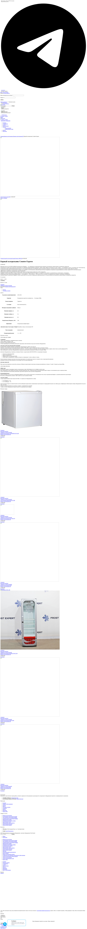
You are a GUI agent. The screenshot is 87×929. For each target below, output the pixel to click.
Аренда (4, 805)
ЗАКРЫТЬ (3, 915)
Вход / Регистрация (7, 870)
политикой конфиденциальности (43, 910)
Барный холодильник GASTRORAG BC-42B (9, 433)
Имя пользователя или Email (6, 95)
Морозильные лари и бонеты (9, 822)
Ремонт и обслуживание (8, 804)
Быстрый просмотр (4, 431)
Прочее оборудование (7, 825)
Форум (4, 809)
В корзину (2, 280)
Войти (2, 99)
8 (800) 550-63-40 (19, 798)
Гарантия (5, 808)
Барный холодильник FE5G (6, 585)
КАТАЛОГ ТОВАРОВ (5, 120)
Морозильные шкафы (7, 819)
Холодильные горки (7, 821)
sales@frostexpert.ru (6, 103)
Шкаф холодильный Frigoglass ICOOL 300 (8, 653)
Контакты (5, 810)
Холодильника (8, 128)
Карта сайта (5, 811)
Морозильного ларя (9, 129)
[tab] (45, 289)
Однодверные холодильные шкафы (10, 816)
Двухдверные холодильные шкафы (10, 817)
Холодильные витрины (7, 823)
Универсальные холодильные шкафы (10, 818)
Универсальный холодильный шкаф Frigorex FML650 (11, 258)
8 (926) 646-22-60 (14, 797)
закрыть (2, 873)
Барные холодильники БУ (18, 136)
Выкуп (4, 806)
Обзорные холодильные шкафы (9, 820)
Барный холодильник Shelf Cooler (7, 720)
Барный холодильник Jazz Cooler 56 (7, 518)
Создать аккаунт (6, 93)
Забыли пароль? (3, 101)
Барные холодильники (8, 136)
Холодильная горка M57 (5, 196)
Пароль (2, 97)
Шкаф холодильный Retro (5, 787)
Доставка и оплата (6, 807)
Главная (2, 136)
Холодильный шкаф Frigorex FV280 (7, 500)
